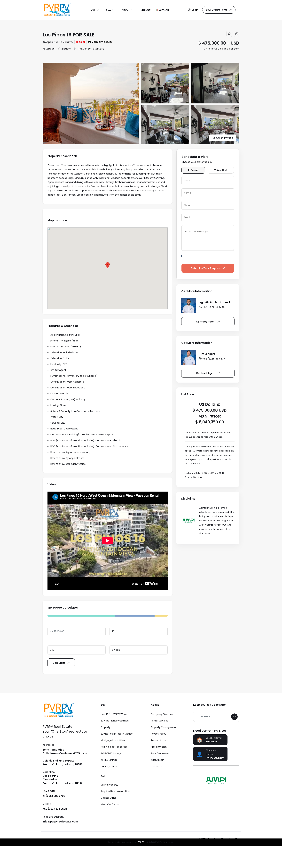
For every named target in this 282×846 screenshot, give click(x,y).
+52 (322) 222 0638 (55, 809)
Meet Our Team (110, 804)
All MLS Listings (109, 760)
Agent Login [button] (157, 760)
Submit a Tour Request (206, 268)
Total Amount (55, 623)
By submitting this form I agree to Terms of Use (210, 258)
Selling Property (109, 784)
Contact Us (157, 766)
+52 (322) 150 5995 (213, 307)
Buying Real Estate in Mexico (117, 733)
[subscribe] (234, 716)
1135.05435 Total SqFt (91, 48)
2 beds (50, 48)
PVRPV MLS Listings (111, 753)
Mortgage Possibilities (113, 740)
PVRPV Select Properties (114, 746)
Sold (82, 41)
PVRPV (140, 842)
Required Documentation (115, 791)
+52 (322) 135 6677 (213, 358)
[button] (193, 10)
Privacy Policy (158, 733)
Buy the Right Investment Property (115, 724)
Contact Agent (206, 321)
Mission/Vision (159, 746)
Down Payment (119, 623)
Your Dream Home (216, 9)
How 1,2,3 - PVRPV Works (114, 714)
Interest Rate (55, 642)
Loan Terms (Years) (121, 642)
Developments (109, 766)
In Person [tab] (193, 170)
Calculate (59, 663)
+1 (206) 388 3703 (54, 796)
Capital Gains (108, 797)
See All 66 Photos (222, 137)
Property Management (164, 727)
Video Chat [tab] (220, 170)
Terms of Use (158, 740)
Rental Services (159, 720)
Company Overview (162, 714)
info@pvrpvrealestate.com (60, 821)
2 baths (66, 48)
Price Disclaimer (160, 753)
